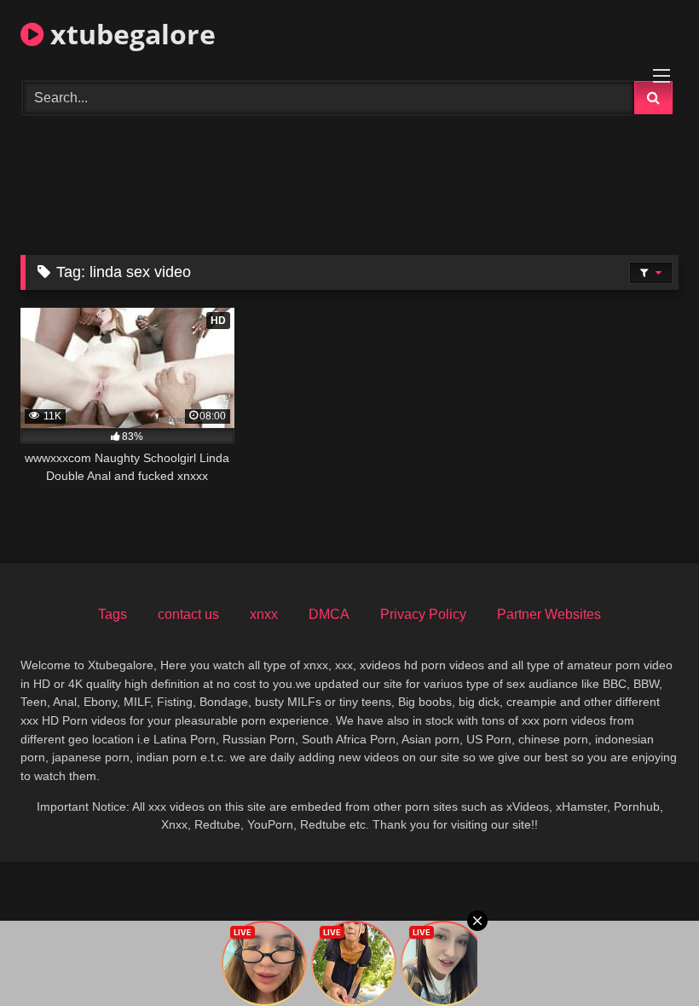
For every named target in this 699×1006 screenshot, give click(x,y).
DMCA (329, 614)
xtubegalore (129, 33)
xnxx (264, 614)
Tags (112, 614)
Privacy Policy (423, 614)
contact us (188, 614)
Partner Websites (549, 614)
